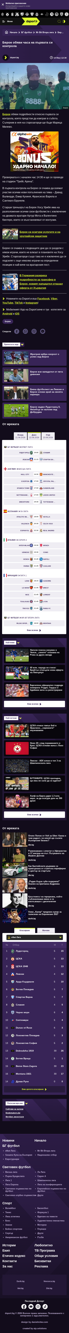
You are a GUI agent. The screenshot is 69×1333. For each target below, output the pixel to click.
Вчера (20, 436)
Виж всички (32, 630)
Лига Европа (11, 1184)
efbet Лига (20, 447)
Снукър (9, 1233)
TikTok (19, 302)
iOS (17, 313)
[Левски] (17, 14)
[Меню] (3, 21)
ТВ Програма (44, 1250)
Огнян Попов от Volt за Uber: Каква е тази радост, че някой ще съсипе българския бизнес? (47, 838)
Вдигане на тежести (47, 1216)
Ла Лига (18, 511)
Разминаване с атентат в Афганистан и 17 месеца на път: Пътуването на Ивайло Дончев (47, 853)
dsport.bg (14, 57)
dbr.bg (31, 845)
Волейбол (10, 1208)
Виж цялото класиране (33, 1089)
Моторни (42, 1225)
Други (40, 1195)
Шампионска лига (46, 1180)
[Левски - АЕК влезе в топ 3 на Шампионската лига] (34, 766)
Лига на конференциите (49, 1184)
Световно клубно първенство (20, 1195)
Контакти (9, 1261)
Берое (61, 32)
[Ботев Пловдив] (27, 14)
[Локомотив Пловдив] (51, 14)
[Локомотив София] (56, 14)
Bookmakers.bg (13, 1113)
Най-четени (11, 718)
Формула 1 (43, 1212)
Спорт (7, 1203)
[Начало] (6, 32)
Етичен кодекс (13, 1256)
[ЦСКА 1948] (12, 14)
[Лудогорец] (2, 14)
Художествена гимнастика (50, 1220)
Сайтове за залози (14, 1109)
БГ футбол (26, 32)
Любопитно (43, 1245)
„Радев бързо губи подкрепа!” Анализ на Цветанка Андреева (44, 882)
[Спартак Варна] (32, 14)
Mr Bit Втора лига (45, 32)
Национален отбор (47, 1155)
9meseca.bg (49, 1281)
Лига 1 (17, 575)
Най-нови (10, 642)
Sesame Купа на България (18, 1155)
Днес (34, 436)
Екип (6, 1250)
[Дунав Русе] (46, 14)
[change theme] (64, 21)
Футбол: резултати (15, 1117)
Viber (54, 298)
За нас (7, 1266)
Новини (8, 1140)
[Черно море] (61, 14)
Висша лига (19, 469)
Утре (48, 436)
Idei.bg (20, 1288)
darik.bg (32, 860)
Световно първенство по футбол (18, 1189)
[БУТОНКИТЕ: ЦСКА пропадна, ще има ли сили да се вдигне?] (34, 783)
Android (7, 313)
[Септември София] (41, 14)
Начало (13, 32)
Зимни (8, 1225)
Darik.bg (20, 1281)
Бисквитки (42, 1261)
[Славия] (36, 14)
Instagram (32, 302)
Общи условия (46, 1256)
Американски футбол (16, 1237)
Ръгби (40, 1237)
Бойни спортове (13, 1229)
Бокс (7, 1220)
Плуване (41, 1229)
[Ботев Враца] (66, 14)
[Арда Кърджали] (22, 14)
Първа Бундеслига (14, 1176)
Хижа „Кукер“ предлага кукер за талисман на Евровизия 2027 (44, 913)
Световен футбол (16, 1167)
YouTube (7, 302)
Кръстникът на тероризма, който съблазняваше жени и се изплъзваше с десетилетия (45, 899)
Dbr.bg (49, 1288)
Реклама (41, 1266)
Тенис (8, 1212)
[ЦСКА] (7, 14)
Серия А (17, 540)
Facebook (43, 298)
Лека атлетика (12, 1216)
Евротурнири (12, 1159)
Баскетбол (42, 1208)
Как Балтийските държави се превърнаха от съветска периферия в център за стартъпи (47, 868)
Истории (9, 1245)
